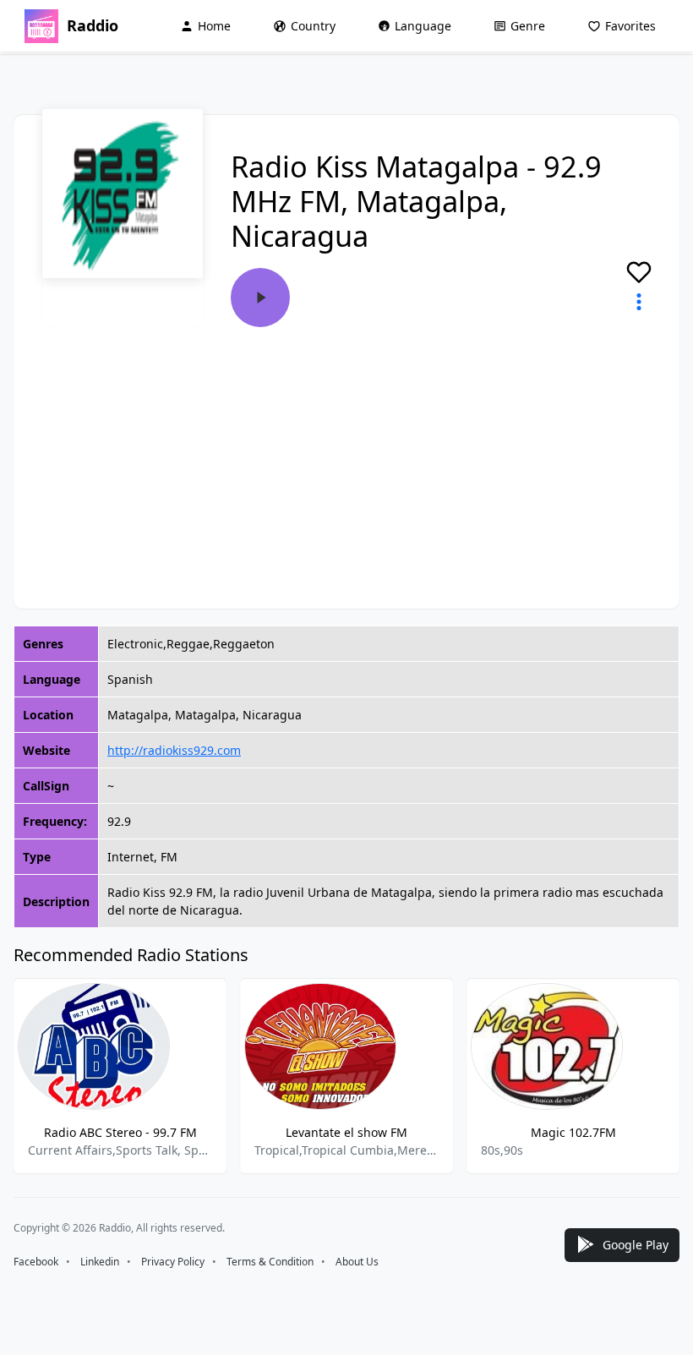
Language (423, 26)
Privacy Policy (173, 1261)
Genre (527, 26)
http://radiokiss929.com (174, 750)
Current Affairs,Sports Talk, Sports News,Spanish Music (120, 1150)
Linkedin (99, 1261)
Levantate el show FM (346, 1132)
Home (214, 26)
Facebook (36, 1261)
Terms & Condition (270, 1261)
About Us (357, 1261)
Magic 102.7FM (573, 1132)
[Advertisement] (346, 454)
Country (313, 26)
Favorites (630, 26)
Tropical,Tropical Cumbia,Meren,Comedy (346, 1150)
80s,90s (502, 1150)
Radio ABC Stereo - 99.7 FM (120, 1132)
